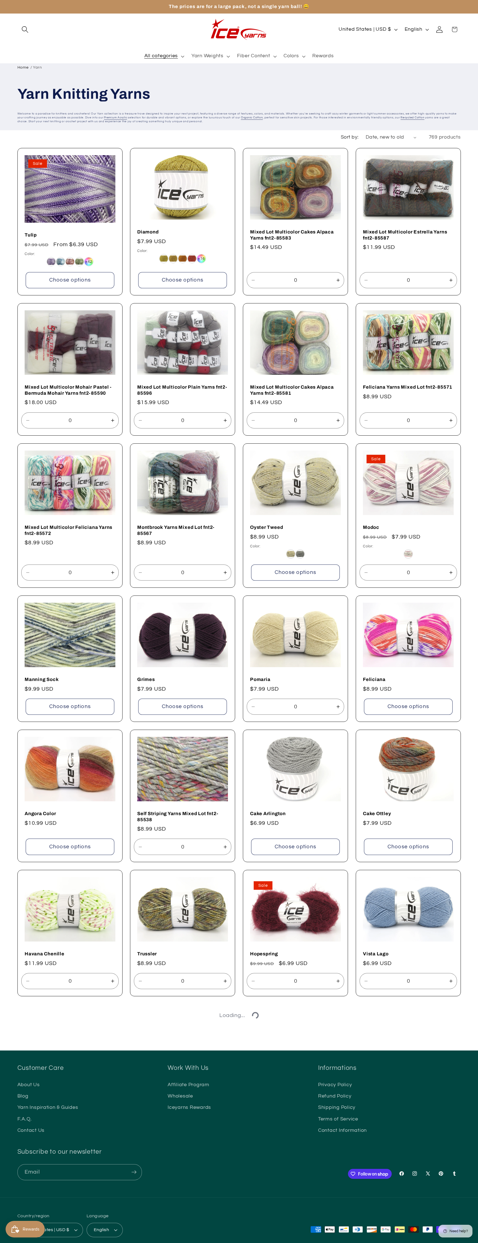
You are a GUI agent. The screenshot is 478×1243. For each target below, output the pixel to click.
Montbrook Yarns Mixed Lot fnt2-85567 (176, 530)
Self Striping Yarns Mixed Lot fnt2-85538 (177, 816)
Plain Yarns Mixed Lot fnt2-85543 (64, 1088)
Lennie (371, 1088)
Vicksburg (149, 1222)
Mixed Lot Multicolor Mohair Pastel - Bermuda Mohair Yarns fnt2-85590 (68, 390)
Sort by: (350, 137)
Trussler (147, 953)
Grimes (146, 679)
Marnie (258, 1088)
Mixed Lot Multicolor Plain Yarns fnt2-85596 (182, 390)
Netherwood (264, 1222)
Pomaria (260, 679)
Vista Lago (376, 953)
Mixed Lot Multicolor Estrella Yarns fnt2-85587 (405, 235)
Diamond (148, 232)
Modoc (371, 527)
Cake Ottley (377, 813)
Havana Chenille (44, 953)
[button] (25, 29)
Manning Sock (42, 679)
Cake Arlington (268, 813)
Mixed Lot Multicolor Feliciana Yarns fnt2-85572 (68, 530)
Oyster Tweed (266, 527)
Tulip (31, 235)
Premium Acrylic (115, 117)
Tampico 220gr (381, 1222)
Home (23, 67)
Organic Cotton (252, 117)
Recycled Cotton (412, 117)
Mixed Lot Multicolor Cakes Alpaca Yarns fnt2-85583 (292, 234)
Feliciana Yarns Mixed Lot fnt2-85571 (407, 387)
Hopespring (264, 953)
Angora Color (40, 813)
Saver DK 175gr (155, 1088)
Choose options (70, 280)
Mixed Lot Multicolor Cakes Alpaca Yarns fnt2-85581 (292, 390)
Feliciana (374, 679)
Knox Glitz (37, 1222)
